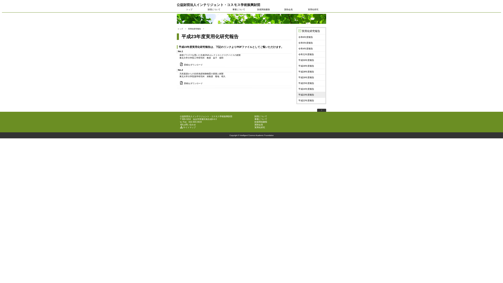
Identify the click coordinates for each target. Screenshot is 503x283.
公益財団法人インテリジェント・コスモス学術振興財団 (218, 5)
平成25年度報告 (306, 83)
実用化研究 (313, 9)
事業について (239, 9)
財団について (214, 9)
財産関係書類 (263, 9)
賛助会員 (288, 9)
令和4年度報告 (305, 48)
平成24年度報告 (306, 89)
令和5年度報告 (305, 43)
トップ (189, 9)
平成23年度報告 (306, 95)
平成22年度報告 (306, 100)
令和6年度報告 (305, 37)
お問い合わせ (189, 125)
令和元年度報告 (306, 54)
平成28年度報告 (306, 71)
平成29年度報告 (306, 66)
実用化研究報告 (194, 29)
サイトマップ (189, 127)
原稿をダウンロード (193, 65)
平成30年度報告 (306, 60)
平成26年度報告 (306, 77)
